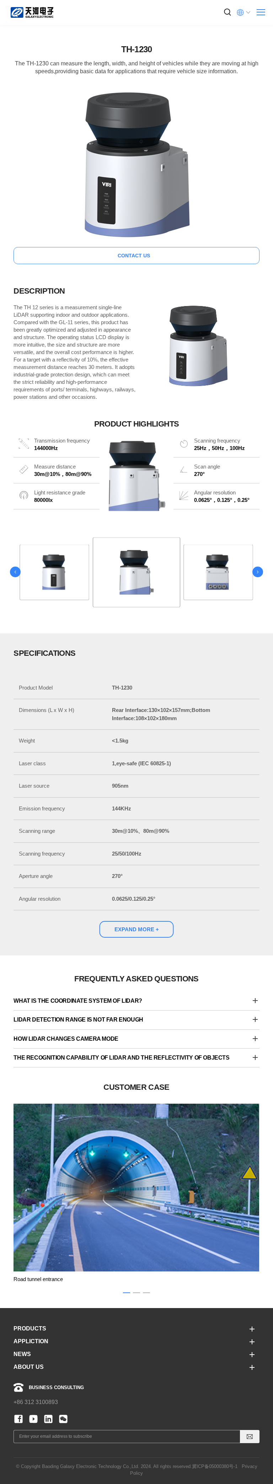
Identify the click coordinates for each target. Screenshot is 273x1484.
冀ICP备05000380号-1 (214, 1466)
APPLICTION (31, 1341)
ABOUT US (29, 1367)
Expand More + (136, 929)
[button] (15, 572)
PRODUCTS (30, 1328)
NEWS (22, 1354)
